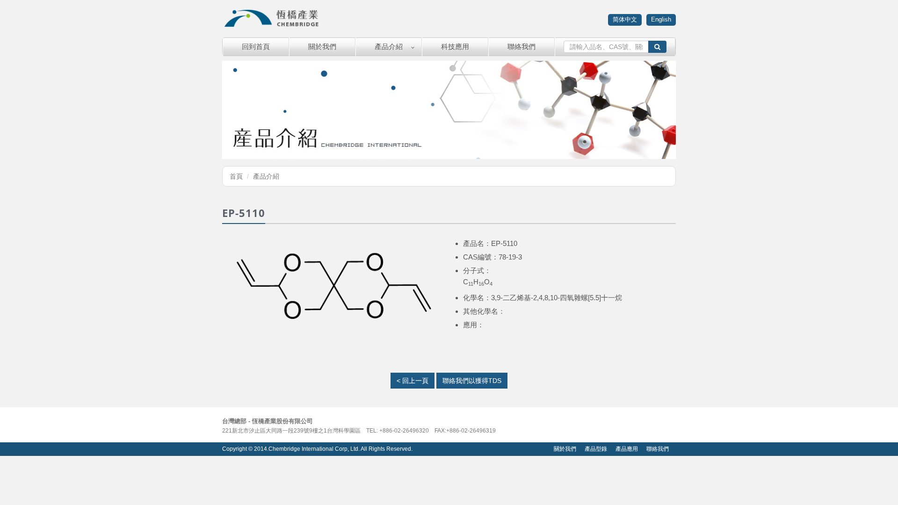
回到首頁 (256, 46)
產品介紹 (389, 46)
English (661, 19)
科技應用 (455, 46)
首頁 (236, 176)
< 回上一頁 (412, 380)
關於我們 (322, 46)
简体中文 (625, 19)
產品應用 (627, 449)
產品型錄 (596, 449)
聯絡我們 (521, 46)
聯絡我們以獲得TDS (471, 380)
